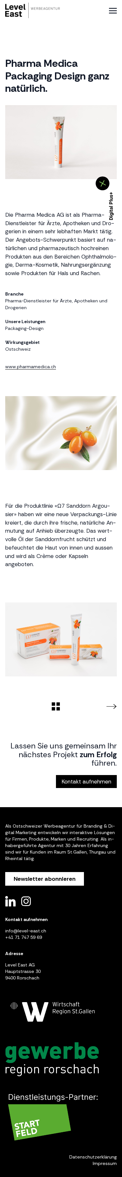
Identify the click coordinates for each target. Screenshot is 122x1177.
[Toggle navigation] (113, 10)
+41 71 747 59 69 (23, 937)
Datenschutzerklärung (93, 1157)
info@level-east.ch (25, 931)
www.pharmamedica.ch (30, 367)
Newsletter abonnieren (44, 879)
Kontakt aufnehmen (86, 781)
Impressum (105, 1163)
